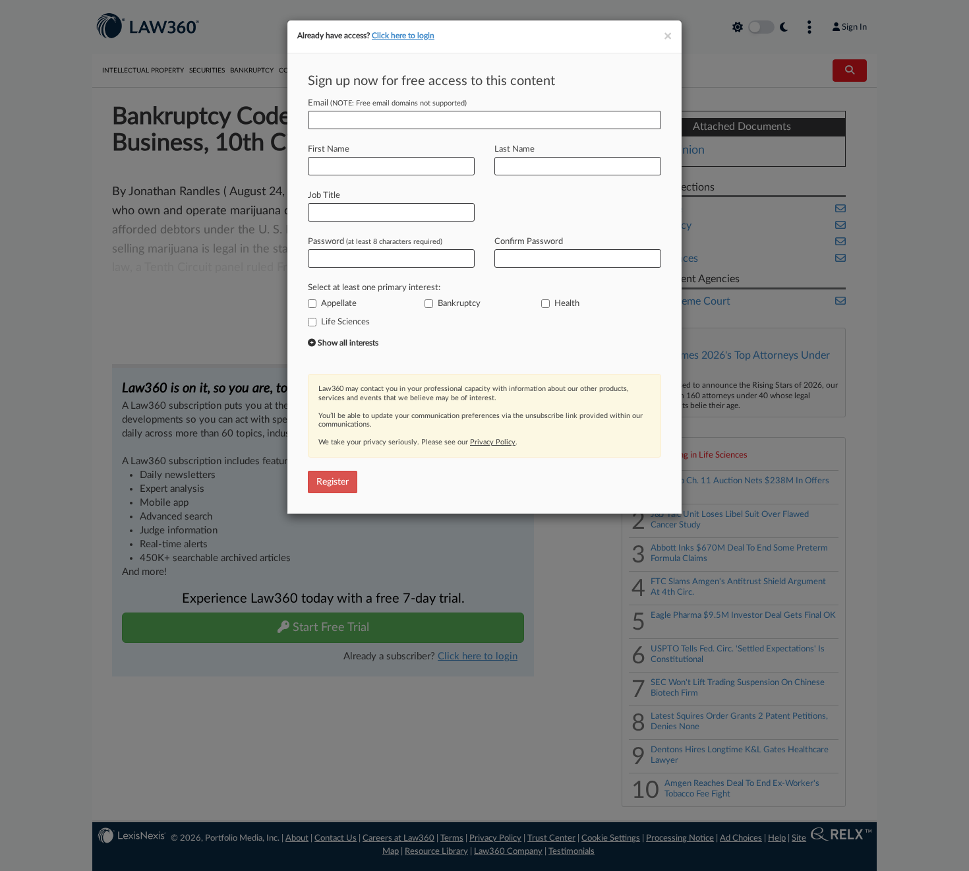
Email (387, 103)
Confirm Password (528, 241)
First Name (328, 149)
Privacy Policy (492, 442)
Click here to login (403, 36)
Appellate (339, 303)
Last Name (514, 149)
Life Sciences (345, 322)
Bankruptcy (459, 303)
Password (375, 241)
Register (332, 482)
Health (566, 303)
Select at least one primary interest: (374, 288)
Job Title (324, 195)
